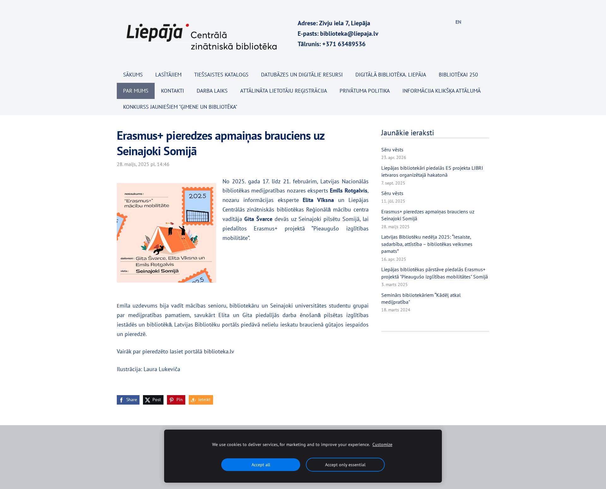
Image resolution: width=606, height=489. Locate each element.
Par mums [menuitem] (135, 90)
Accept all (261, 464)
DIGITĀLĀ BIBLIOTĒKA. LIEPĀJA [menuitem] (390, 74)
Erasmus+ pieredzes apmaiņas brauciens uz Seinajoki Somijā (427, 215)
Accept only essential (345, 464)
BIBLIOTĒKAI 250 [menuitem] (458, 74)
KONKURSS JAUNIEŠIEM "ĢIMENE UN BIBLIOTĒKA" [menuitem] (180, 106)
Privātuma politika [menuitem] (365, 90)
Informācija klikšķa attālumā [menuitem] (441, 90)
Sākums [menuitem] (133, 74)
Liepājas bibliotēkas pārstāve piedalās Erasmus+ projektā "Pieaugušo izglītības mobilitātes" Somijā (434, 272)
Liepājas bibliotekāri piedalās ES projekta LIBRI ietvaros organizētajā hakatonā (432, 171)
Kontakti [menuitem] (172, 90)
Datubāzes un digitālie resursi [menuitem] (302, 74)
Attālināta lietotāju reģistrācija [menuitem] (283, 90)
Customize (382, 444)
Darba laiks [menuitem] (212, 90)
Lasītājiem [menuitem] (168, 74)
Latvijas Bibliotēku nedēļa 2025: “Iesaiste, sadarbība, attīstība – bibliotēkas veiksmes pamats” (426, 244)
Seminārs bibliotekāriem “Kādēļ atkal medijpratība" (421, 298)
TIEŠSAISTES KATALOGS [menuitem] (221, 74)
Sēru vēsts (392, 149)
